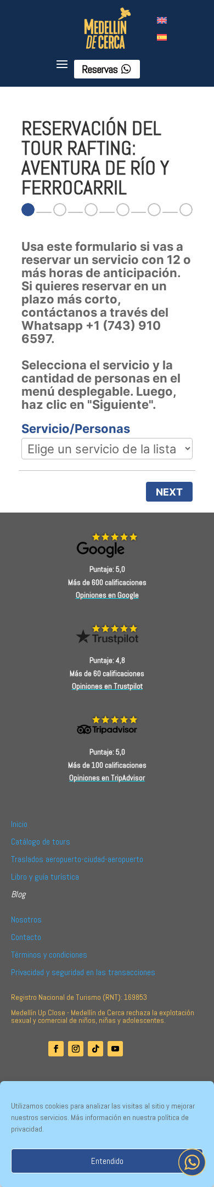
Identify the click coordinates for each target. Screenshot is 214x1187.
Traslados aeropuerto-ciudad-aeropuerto (77, 859)
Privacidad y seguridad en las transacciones (83, 972)
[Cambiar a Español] (161, 36)
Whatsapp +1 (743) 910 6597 (91, 332)
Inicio (19, 824)
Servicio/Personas (75, 428)
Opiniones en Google (107, 595)
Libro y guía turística (45, 876)
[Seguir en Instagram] (75, 1048)
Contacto (26, 937)
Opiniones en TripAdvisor (107, 778)
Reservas (100, 69)
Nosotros (26, 919)
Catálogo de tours (40, 841)
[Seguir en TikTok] (95, 1048)
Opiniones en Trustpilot (107, 686)
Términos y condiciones (49, 954)
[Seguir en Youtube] (115, 1048)
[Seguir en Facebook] (56, 1048)
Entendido (107, 1161)
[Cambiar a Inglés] (161, 19)
